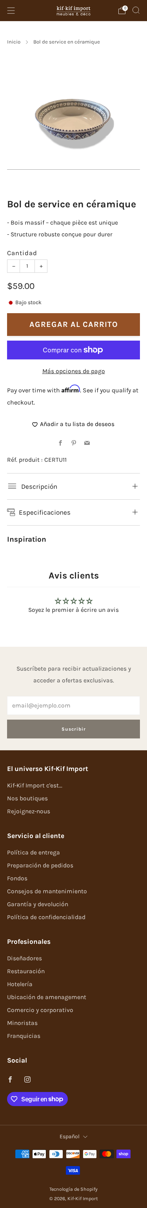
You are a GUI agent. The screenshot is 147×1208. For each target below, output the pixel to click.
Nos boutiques (27, 798)
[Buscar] (136, 10)
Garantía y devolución (37, 904)
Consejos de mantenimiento (47, 891)
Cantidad (22, 253)
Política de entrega (33, 852)
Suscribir (74, 729)
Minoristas (22, 1023)
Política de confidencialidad (46, 917)
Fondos (17, 878)
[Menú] (11, 11)
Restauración (26, 971)
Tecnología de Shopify (73, 1189)
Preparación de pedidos (40, 865)
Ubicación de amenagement (46, 997)
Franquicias (23, 1035)
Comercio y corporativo (40, 1010)
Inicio (13, 42)
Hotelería (20, 984)
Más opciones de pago (73, 371)
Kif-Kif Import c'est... (34, 785)
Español (70, 1136)
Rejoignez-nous (28, 811)
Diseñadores (24, 958)
